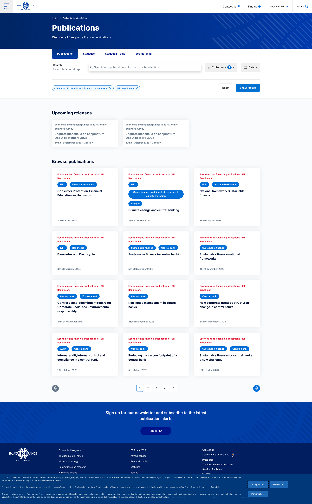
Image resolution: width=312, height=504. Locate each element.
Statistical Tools (115, 53)
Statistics (89, 53)
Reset (225, 87)
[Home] (23, 454)
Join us (134, 472)
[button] (302, 6)
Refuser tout (279, 484)
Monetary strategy (68, 461)
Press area (208, 459)
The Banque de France (71, 455)
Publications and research (72, 466)
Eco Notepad (144, 53)
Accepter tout (258, 484)
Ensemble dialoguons (70, 450)
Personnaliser (257, 494)
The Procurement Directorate (217, 464)
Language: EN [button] (276, 6)
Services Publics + (212, 469)
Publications (65, 53)
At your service (138, 455)
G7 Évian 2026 (138, 450)
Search (57, 65)
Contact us (208, 449)
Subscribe (156, 430)
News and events (68, 472)
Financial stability (139, 461)
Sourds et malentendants (215, 454)
